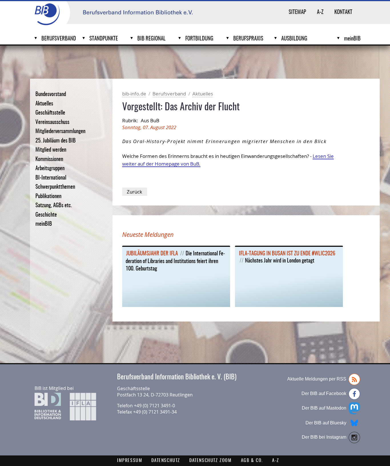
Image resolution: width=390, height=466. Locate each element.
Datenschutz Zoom (210, 460)
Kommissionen (49, 159)
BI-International (50, 178)
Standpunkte (103, 39)
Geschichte (46, 215)
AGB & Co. (252, 460)
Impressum (129, 460)
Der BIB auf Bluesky (325, 422)
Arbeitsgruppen (50, 168)
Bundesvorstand (50, 94)
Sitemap (297, 12)
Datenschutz (165, 460)
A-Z (320, 12)
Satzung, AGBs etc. (53, 205)
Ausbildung (294, 39)
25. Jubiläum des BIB (55, 141)
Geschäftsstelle (50, 113)
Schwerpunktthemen (55, 187)
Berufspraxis (248, 39)
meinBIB (43, 224)
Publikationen (48, 196)
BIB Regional (151, 39)
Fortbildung (199, 39)
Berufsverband (58, 39)
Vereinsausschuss (52, 122)
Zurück (134, 191)
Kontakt (343, 12)
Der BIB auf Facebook (323, 393)
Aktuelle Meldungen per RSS (316, 379)
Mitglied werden (50, 150)
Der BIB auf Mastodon (324, 408)
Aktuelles (44, 104)
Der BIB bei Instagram (324, 437)
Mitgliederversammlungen (60, 131)
